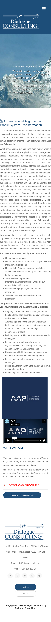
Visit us (26, 593)
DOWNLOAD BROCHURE (23, 485)
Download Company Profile (22, 495)
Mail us (26, 587)
